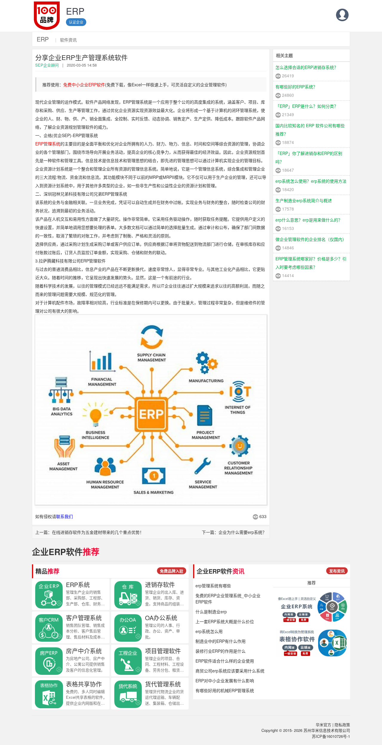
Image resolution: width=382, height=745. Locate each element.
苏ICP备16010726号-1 (331, 736)
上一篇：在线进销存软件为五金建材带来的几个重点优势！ (89, 532)
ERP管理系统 (47, 144)
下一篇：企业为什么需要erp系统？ (234, 532)
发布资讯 (337, 571)
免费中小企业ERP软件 (84, 84)
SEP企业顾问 (47, 65)
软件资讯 (68, 40)
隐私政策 (342, 724)
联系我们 (64, 516)
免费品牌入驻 (171, 571)
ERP (43, 39)
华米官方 (323, 724)
